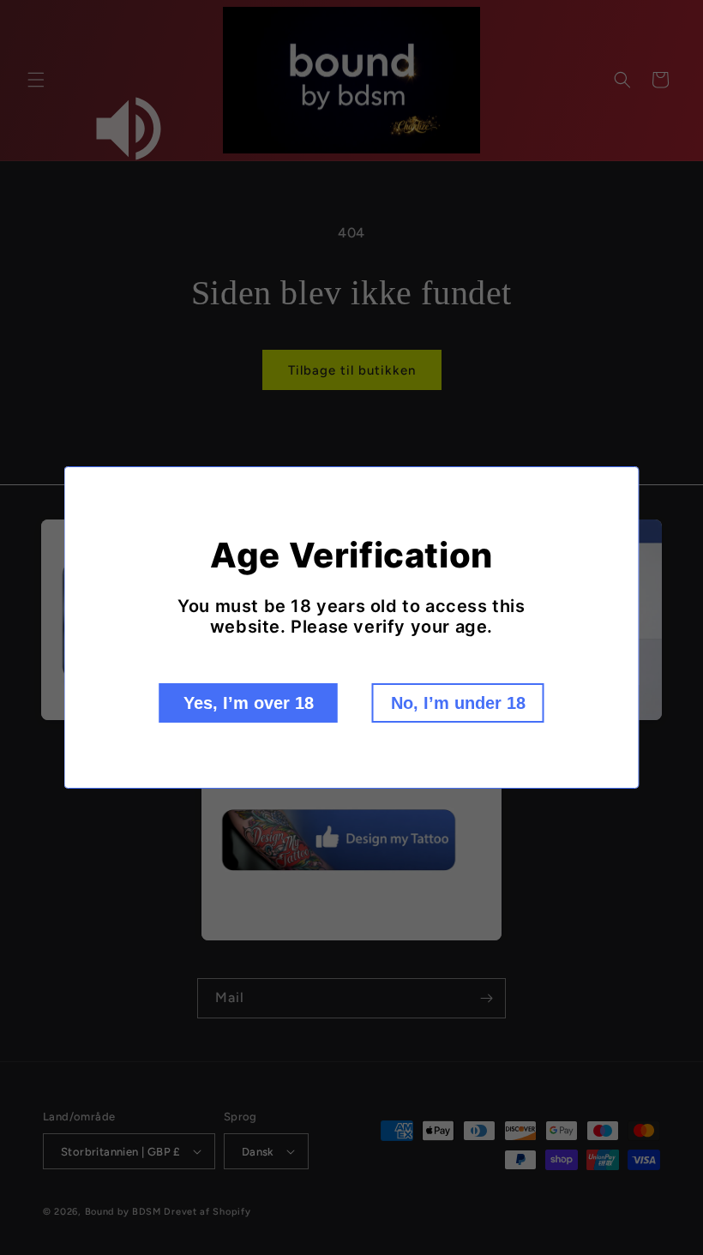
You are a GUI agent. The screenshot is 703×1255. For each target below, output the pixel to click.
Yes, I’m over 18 (248, 703)
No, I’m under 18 (458, 703)
